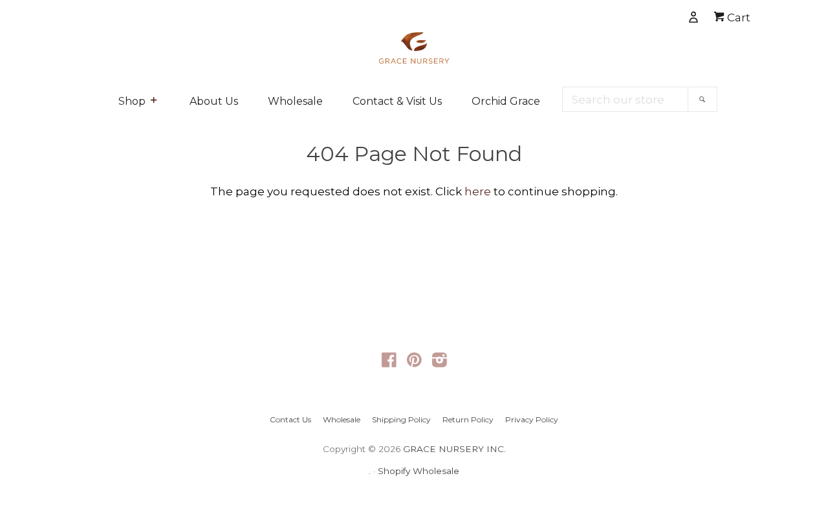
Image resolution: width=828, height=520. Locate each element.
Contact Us (290, 419)
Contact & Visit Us (397, 101)
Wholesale (295, 101)
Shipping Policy (401, 419)
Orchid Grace (506, 101)
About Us (214, 101)
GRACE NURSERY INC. (454, 449)
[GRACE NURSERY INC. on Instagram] (439, 362)
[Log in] (649, 14)
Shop (132, 101)
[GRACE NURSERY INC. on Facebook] (389, 362)
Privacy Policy (531, 419)
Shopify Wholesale (418, 471)
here (477, 191)
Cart (737, 17)
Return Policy (468, 419)
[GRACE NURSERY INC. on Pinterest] (414, 362)
